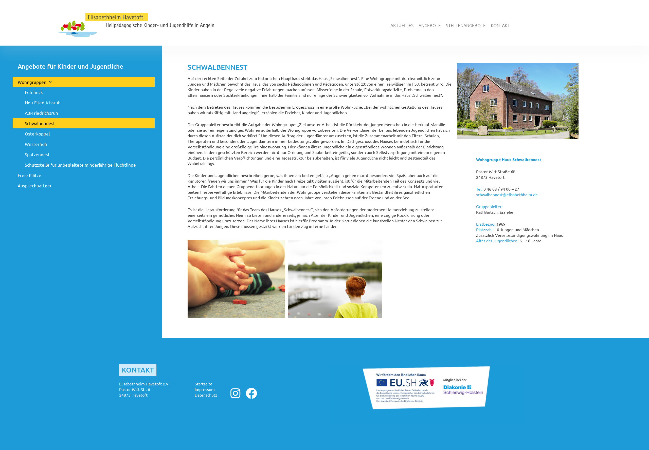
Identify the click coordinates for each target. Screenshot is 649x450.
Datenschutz (206, 394)
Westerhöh (36, 144)
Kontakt (500, 25)
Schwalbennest (40, 123)
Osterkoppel (37, 133)
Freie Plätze (29, 175)
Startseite (203, 383)
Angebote (430, 25)
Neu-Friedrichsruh (43, 102)
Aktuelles (401, 25)
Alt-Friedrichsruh (41, 112)
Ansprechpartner (35, 185)
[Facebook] (251, 393)
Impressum (205, 389)
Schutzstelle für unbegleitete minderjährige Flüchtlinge (80, 164)
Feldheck (34, 92)
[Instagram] (235, 393)
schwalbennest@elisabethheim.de (507, 194)
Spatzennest (37, 154)
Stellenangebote (466, 25)
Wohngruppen (32, 82)
